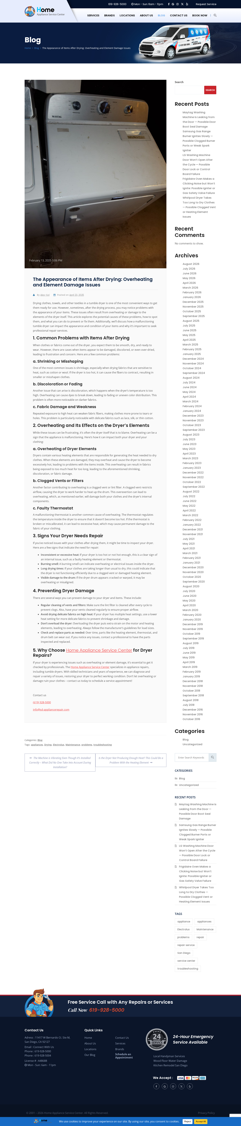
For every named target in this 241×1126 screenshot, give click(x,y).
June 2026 (189, 273)
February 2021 (192, 558)
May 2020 (189, 600)
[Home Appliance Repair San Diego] (48, 15)
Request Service (205, 4)
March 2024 (190, 401)
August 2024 (191, 378)
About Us (90, 1043)
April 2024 (189, 397)
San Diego (183, 953)
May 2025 (189, 335)
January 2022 (192, 525)
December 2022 (193, 472)
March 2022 (190, 515)
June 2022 (189, 501)
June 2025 (189, 330)
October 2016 (191, 719)
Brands (109, 15)
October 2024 (192, 368)
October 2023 (192, 425)
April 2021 (189, 548)
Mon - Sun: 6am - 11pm (148, 4)
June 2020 (189, 596)
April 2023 (189, 454)
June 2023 (189, 444)
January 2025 (192, 354)
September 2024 (194, 373)
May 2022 (189, 506)
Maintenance (73, 744)
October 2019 (191, 634)
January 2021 (191, 563)
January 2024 (192, 411)
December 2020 (193, 567)
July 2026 (189, 269)
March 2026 (190, 288)
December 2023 (193, 416)
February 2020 (192, 615)
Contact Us (122, 1038)
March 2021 (190, 553)
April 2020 (189, 605)
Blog (161, 15)
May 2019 (189, 657)
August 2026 (191, 264)
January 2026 (192, 297)
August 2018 (191, 700)
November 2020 (193, 572)
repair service (186, 945)
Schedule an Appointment (124, 1056)
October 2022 (192, 482)
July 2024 (189, 382)
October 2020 (192, 577)
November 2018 (193, 686)
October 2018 (191, 691)
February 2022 (192, 520)
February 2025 (192, 349)
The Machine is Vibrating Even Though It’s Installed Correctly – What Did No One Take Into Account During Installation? (60, 761)
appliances (37, 744)
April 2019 (189, 662)
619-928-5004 (43, 1055)
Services (93, 15)
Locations (127, 15)
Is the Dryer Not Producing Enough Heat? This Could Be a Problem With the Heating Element (131, 759)
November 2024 (193, 363)
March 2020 (190, 610)
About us (146, 15)
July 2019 (188, 648)
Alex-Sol (45, 295)
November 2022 (193, 477)
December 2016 (193, 710)
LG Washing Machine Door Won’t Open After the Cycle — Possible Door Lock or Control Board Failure (198, 164)
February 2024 (192, 406)
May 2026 (189, 278)
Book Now (199, 15)
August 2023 (191, 435)
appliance (183, 921)
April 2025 (189, 340)
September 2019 (193, 638)
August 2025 (191, 321)
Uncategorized (192, 744)
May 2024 (189, 392)
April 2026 (189, 283)
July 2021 (188, 539)
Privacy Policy (206, 1113)
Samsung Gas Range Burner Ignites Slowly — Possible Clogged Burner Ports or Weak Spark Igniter (199, 140)
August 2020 (191, 586)
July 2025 (189, 325)
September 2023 (194, 430)
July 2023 (189, 439)
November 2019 (193, 629)
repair (200, 937)
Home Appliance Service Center (99, 650)
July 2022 (189, 496)
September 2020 (194, 582)
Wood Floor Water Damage (170, 1061)
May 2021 (189, 544)
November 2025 (193, 307)
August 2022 (191, 491)
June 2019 (189, 653)
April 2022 (189, 510)
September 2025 (194, 316)
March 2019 (190, 667)
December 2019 (193, 624)
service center (186, 961)
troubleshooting (102, 744)
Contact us (178, 15)
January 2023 (192, 468)
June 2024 (190, 387)
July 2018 (188, 705)
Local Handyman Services (169, 1056)
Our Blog (89, 1055)
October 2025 (192, 311)
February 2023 (192, 463)
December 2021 (193, 529)
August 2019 (191, 643)
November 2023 (193, 420)
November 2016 (193, 714)
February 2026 (192, 292)
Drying (48, 744)
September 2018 (193, 695)
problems (86, 744)
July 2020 (189, 591)
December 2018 (193, 681)
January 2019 (191, 676)
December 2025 (193, 302)
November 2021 (193, 534)
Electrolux (58, 744)
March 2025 (190, 344)
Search (179, 82)
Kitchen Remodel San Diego (170, 1065)
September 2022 (194, 487)
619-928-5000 (117, 4)
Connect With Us (43, 1047)
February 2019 (192, 672)
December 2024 (193, 359)
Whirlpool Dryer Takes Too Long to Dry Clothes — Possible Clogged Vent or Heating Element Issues (199, 207)
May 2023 (189, 449)
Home (88, 1038)
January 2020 (192, 619)
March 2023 (190, 458)
